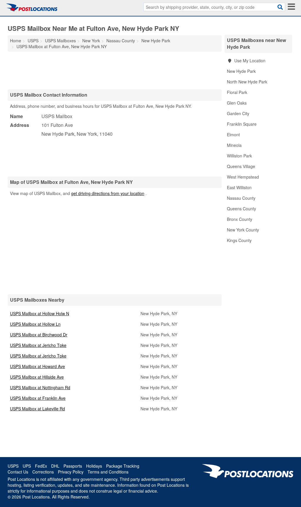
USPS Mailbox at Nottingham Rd (40, 387)
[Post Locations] (31, 7)
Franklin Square (242, 124)
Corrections (43, 472)
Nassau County (241, 198)
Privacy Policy (70, 472)
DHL (55, 466)
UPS (27, 466)
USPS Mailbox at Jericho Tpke (38, 345)
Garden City (238, 113)
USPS (13, 466)
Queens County (241, 208)
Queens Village (241, 166)
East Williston (239, 187)
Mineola (234, 145)
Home (15, 40)
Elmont (233, 134)
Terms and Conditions (108, 472)
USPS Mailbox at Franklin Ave (38, 398)
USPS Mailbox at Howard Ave (37, 366)
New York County (243, 230)
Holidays (94, 466)
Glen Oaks (237, 103)
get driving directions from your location (107, 193)
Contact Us (18, 472)
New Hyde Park (241, 71)
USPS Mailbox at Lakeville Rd (37, 409)
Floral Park (237, 92)
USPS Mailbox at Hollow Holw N (39, 313)
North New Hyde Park (247, 82)
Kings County (239, 240)
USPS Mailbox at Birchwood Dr (38, 335)
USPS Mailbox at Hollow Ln (35, 324)
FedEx (41, 466)
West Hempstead (243, 177)
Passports (72, 466)
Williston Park (239, 156)
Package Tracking (122, 466)
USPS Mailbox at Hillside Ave (37, 377)
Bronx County (239, 219)
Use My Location (249, 60)
